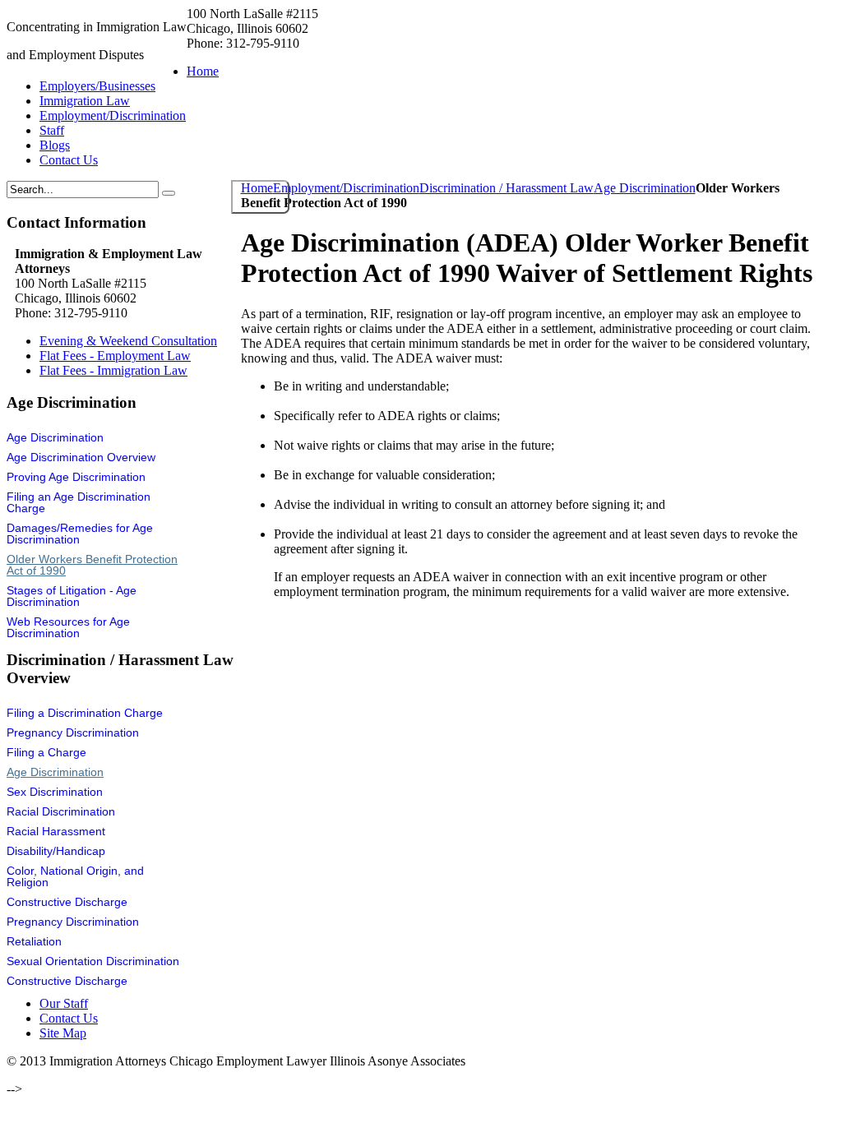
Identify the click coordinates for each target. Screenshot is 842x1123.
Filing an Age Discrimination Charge (78, 502)
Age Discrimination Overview (81, 457)
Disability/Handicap (56, 850)
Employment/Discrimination (346, 188)
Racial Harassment (56, 831)
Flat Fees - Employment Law (115, 356)
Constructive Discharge (67, 901)
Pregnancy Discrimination (73, 732)
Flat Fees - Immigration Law (113, 370)
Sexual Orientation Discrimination (93, 961)
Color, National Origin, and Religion (75, 876)
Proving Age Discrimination (76, 476)
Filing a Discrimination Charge (85, 712)
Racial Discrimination (61, 811)
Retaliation (34, 941)
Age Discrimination (645, 188)
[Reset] (168, 193)
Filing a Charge (46, 752)
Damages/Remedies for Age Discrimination (80, 533)
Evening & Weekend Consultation (128, 341)
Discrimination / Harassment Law (506, 188)
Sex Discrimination (55, 791)
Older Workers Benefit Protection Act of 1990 (92, 564)
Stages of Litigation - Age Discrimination (71, 596)
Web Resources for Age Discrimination (68, 627)
